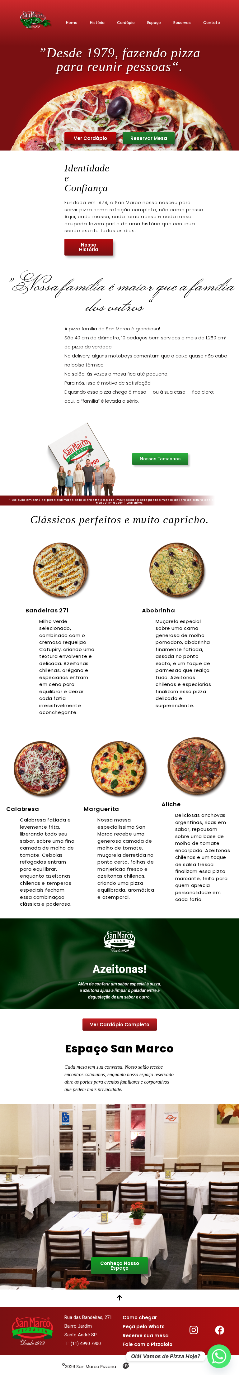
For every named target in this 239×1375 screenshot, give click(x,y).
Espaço (154, 22)
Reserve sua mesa (146, 1335)
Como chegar (140, 1317)
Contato (211, 22)
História (97, 22)
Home (71, 22)
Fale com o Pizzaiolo (147, 1344)
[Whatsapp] (219, 1356)
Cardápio (126, 22)
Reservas (182, 22)
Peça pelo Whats (144, 1326)
